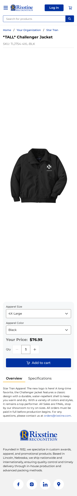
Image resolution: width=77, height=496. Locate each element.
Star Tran (52, 30)
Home (7, 30)
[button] (54, 7)
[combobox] (34, 19)
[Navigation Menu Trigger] (5, 7)
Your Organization (29, 30)
